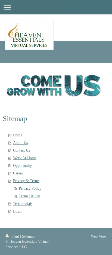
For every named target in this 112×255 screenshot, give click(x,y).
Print (15, 236)
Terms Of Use (29, 196)
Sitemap (28, 236)
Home (17, 135)
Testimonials (22, 204)
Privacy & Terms (26, 181)
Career (18, 173)
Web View (99, 236)
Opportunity (22, 166)
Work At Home (24, 158)
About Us (20, 143)
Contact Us (21, 150)
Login (17, 211)
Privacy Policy (30, 188)
